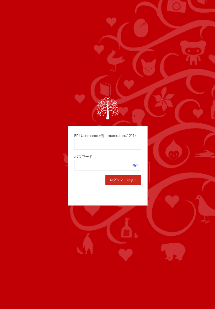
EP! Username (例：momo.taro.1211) (105, 135)
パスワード (83, 156)
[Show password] (135, 165)
